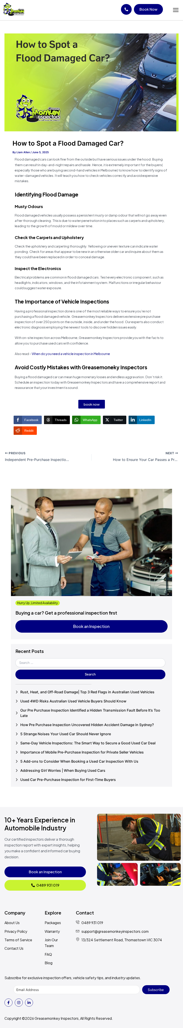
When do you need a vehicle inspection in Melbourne (71, 354)
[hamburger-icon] (176, 10)
